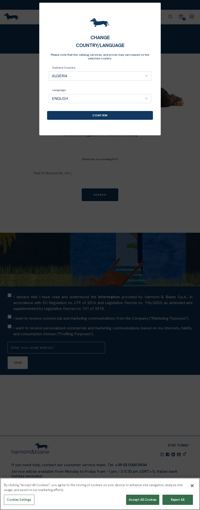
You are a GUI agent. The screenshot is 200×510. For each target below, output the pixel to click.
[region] (100, 494)
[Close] (192, 485)
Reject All (177, 500)
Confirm (100, 115)
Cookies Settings (19, 500)
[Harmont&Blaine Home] (100, 22)
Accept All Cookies (143, 500)
